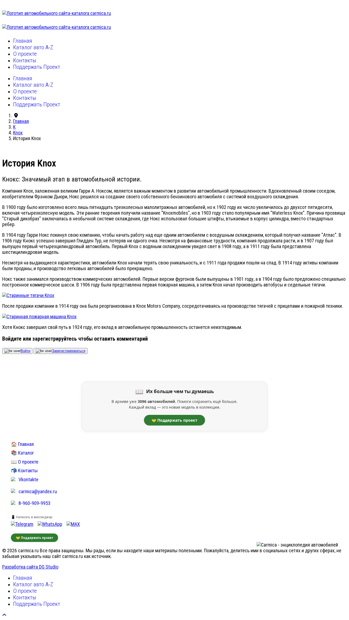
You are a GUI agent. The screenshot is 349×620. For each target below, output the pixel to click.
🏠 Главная (22, 444)
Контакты (24, 60)
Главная (22, 41)
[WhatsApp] (50, 524)
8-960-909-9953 (34, 503)
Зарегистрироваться (68, 351)
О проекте (25, 54)
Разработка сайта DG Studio (30, 567)
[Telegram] (22, 524)
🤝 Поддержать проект (174, 420)
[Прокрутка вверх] (4, 615)
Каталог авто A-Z (33, 47)
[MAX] (73, 524)
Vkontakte (28, 479)
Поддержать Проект (36, 67)
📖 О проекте (24, 462)
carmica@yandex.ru (38, 491)
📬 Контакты (24, 470)
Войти (25, 351)
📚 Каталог (22, 453)
